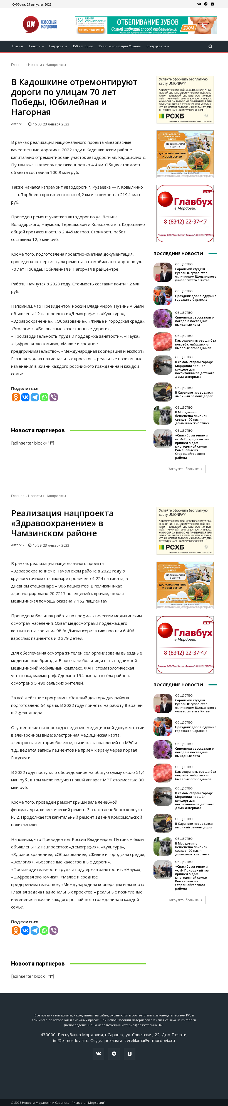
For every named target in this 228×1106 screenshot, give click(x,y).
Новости (35, 64)
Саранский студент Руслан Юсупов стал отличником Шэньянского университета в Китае (195, 274)
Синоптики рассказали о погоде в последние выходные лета (194, 321)
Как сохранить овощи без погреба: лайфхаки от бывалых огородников (195, 344)
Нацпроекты (56, 64)
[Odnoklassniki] (16, 397)
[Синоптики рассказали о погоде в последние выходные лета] (162, 318)
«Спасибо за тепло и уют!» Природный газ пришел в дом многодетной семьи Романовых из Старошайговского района (192, 446)
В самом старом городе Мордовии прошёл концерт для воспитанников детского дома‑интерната (194, 369)
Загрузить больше (183, 468)
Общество (184, 264)
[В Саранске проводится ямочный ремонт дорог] (162, 391)
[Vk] (199, 4)
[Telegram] (205, 4)
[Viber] (53, 397)
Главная (17, 64)
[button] (210, 46)
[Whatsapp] (44, 397)
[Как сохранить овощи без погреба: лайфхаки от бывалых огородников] (162, 341)
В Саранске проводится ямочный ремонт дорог (194, 394)
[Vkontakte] (25, 397)
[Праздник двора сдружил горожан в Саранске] (162, 295)
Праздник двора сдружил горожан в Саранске (195, 298)
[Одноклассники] (212, 4)
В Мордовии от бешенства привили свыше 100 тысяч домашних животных (192, 417)
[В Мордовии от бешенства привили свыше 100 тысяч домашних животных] (162, 415)
